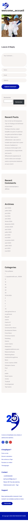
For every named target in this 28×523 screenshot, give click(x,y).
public (6, 373)
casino (7, 319)
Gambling (7, 338)
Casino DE (8, 325)
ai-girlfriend (8, 314)
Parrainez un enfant (6, 462)
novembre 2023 (9, 240)
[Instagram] (6, 442)
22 (5, 290)
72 (5, 309)
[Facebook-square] (2, 442)
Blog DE (7, 317)
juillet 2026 (8, 210)
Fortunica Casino (10, 336)
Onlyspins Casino (10, 365)
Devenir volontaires (6, 456)
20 (5, 287)
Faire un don (4, 453)
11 (5, 279)
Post (6, 368)
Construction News (10, 327)
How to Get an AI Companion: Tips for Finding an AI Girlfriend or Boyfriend (14, 123)
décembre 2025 (9, 224)
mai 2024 (7, 237)
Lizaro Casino (9, 344)
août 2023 (8, 243)
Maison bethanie (10, 352)
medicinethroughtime (11, 357)
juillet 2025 (8, 232)
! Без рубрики (9, 271)
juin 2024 (7, 235)
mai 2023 (7, 251)
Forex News (8, 333)
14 (5, 284)
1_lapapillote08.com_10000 (13, 276)
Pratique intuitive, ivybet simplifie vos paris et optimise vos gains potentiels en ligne (13, 131)
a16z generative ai (10, 311)
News (6, 360)
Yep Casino (8, 387)
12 (5, 282)
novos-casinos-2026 (11, 362)
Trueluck (7, 381)
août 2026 (8, 208)
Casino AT (8, 322)
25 (5, 292)
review (7, 379)
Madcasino (8, 346)
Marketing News (9, 354)
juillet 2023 (8, 245)
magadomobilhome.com (12, 349)
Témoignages (5, 465)
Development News (10, 330)
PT (5, 370)
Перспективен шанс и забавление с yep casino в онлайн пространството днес (14, 139)
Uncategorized (9, 384)
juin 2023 (7, 248)
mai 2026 (7, 216)
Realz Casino (8, 376)
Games (7, 341)
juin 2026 (7, 213)
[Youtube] (10, 442)
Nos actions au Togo (7, 459)
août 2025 (8, 229)
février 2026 (8, 221)
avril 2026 (8, 218)
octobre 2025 (9, 227)
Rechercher (7, 97)
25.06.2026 (8, 295)
